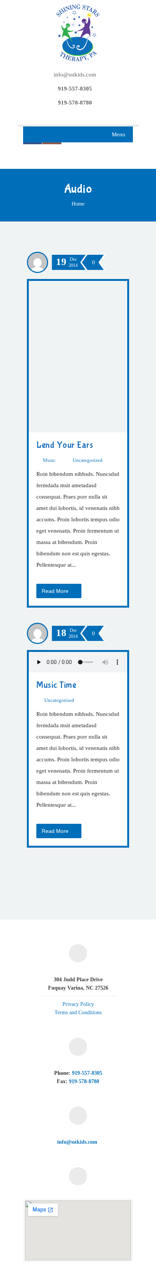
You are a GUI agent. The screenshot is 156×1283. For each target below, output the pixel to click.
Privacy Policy (78, 1004)
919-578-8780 (84, 1081)
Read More (56, 591)
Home (78, 204)
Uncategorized (88, 460)
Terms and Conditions (78, 1012)
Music (49, 460)
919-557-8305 (87, 1073)
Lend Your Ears (64, 445)
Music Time (56, 685)
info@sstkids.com (75, 75)
